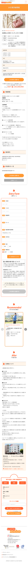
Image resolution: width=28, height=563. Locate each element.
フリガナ (7, 208)
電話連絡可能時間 (9, 229)
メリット (22, 483)
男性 (5, 246)
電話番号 (7, 215)
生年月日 (7, 237)
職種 (14, 483)
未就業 (11, 252)
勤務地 (5, 483)
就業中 (5, 252)
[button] (25, 329)
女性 (10, 246)
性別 (6, 244)
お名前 (7, 201)
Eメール (7, 222)
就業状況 (7, 249)
